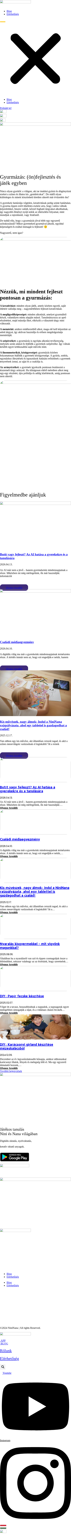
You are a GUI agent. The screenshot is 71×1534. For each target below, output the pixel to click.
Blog (9, 11)
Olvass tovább (14, 587)
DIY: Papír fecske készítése (22, 996)
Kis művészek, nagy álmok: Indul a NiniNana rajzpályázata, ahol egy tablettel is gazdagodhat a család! (33, 725)
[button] (35, 56)
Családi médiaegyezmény (17, 642)
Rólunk (6, 1351)
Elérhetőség (13, 14)
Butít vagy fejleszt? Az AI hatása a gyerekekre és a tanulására (27, 789)
